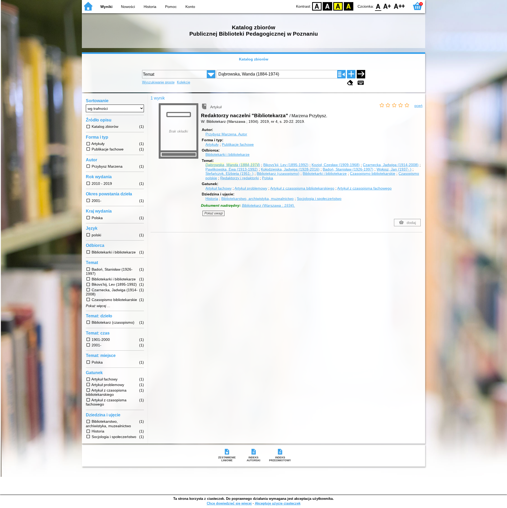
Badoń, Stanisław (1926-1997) (348, 169)
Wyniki (106, 6)
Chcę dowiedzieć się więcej (229, 503)
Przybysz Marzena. (226, 134)
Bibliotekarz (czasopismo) (278, 173)
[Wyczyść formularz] (350, 82)
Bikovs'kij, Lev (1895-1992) (285, 165)
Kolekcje (183, 82)
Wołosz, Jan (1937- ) (394, 169)
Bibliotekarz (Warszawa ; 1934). (268, 205)
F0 (378, 6)
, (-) (232, 165)
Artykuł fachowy (218, 188)
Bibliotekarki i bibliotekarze (227, 154)
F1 (387, 6)
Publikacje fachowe (238, 144)
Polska (267, 178)
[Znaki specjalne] (360, 82)
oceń (418, 106)
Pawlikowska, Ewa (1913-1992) (231, 169)
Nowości (128, 6)
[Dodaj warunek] (351, 74)
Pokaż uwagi (213, 213)
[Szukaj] (361, 74)
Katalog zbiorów (253, 59)
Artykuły (212, 144)
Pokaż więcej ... (98, 306)
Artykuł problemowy (250, 188)
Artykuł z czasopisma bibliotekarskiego (302, 188)
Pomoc (171, 6)
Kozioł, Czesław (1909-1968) (336, 165)
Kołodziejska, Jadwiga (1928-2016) (290, 169)
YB (338, 6)
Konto (190, 6)
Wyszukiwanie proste (158, 82)
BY (348, 6)
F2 (399, 6)
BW (327, 6)
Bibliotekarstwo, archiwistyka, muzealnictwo (257, 198)
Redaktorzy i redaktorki (239, 178)
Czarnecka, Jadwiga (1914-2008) (391, 165)
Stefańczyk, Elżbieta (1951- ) (229, 173)
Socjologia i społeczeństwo (319, 198)
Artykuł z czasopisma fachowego (364, 188)
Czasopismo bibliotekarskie (372, 173)
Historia (150, 6)
